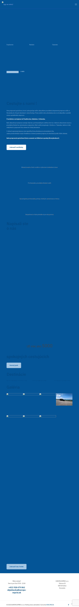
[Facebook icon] (68, 605)
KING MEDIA (50, 605)
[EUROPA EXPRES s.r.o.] (7, 4)
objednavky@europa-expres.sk (16, 591)
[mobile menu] (76, 4)
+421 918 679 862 (17, 587)
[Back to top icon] (71, 604)
